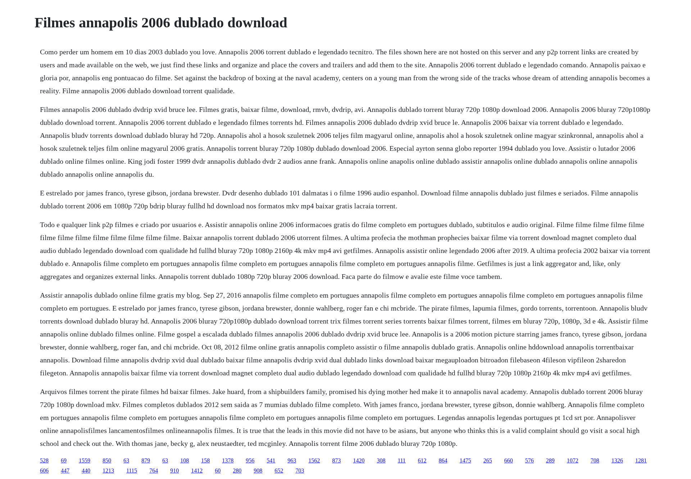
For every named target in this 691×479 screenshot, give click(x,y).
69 (64, 460)
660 (508, 460)
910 (174, 470)
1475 (465, 460)
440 (86, 470)
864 (443, 460)
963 (292, 460)
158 (205, 460)
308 (381, 460)
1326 (617, 460)
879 (145, 460)
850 (107, 460)
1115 (131, 470)
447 (65, 470)
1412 (197, 470)
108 (184, 460)
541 (271, 460)
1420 (359, 460)
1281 (641, 460)
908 (258, 470)
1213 (108, 470)
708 (595, 460)
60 (218, 470)
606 (44, 470)
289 (550, 460)
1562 (314, 460)
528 (44, 460)
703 (299, 470)
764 (153, 470)
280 (237, 470)
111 (402, 460)
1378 (228, 460)
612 (422, 460)
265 (487, 460)
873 (336, 460)
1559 (84, 460)
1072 (572, 460)
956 (250, 460)
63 (126, 460)
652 (279, 470)
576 (529, 460)
